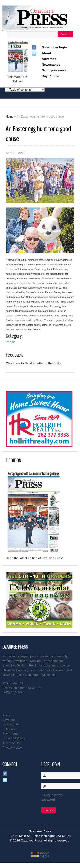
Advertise (49, 58)
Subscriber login (54, 47)
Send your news (54, 70)
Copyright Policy (13, 738)
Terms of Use (11, 743)
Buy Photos (51, 76)
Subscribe (9, 729)
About (46, 53)
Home (9, 116)
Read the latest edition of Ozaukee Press (34, 558)
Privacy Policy (12, 747)
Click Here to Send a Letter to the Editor (34, 363)
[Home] (40, 28)
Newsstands (51, 64)
